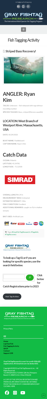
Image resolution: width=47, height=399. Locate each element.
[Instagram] (28, 6)
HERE (13, 386)
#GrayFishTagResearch (21, 232)
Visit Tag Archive (12, 296)
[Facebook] (19, 6)
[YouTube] (24, 6)
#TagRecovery (10, 234)
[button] (23, 29)
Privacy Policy (8, 329)
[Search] (30, 278)
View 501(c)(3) (26, 375)
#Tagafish (34, 232)
